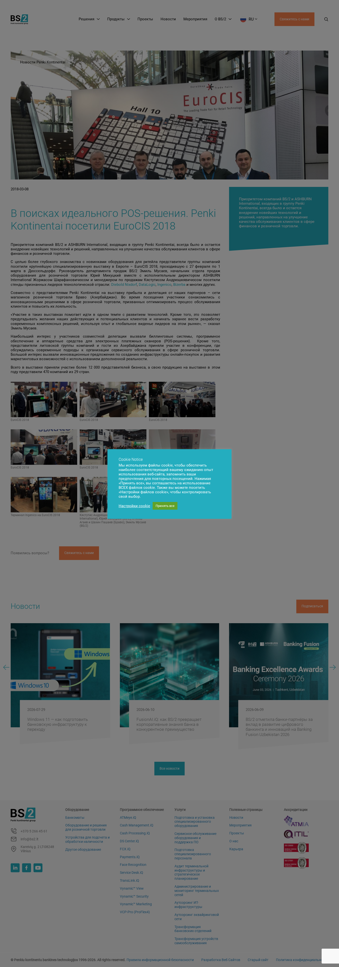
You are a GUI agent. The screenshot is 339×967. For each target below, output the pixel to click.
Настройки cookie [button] (134, 506)
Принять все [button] (165, 506)
